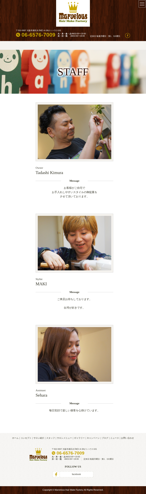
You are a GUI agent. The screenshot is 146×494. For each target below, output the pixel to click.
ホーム (15, 438)
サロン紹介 (38, 438)
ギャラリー (79, 438)
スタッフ (50, 438)
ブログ (105, 438)
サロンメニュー (64, 438)
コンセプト (26, 438)
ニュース (114, 438)
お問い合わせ (127, 438)
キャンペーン (93, 438)
